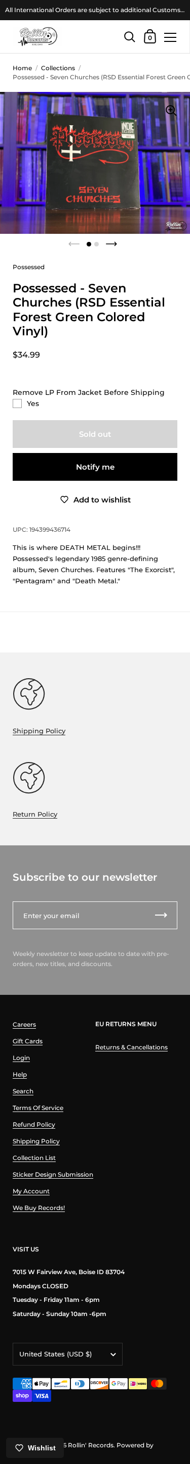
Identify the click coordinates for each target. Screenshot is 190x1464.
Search (23, 1091)
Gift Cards (28, 1041)
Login (21, 1058)
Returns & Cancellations (131, 1047)
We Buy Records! (39, 1207)
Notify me (95, 467)
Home (22, 68)
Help (20, 1074)
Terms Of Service (38, 1108)
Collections (58, 68)
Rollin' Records (90, 1445)
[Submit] (161, 915)
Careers (24, 1024)
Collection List (34, 1158)
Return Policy (35, 814)
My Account (31, 1191)
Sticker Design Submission (53, 1174)
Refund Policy (34, 1124)
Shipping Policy (39, 731)
